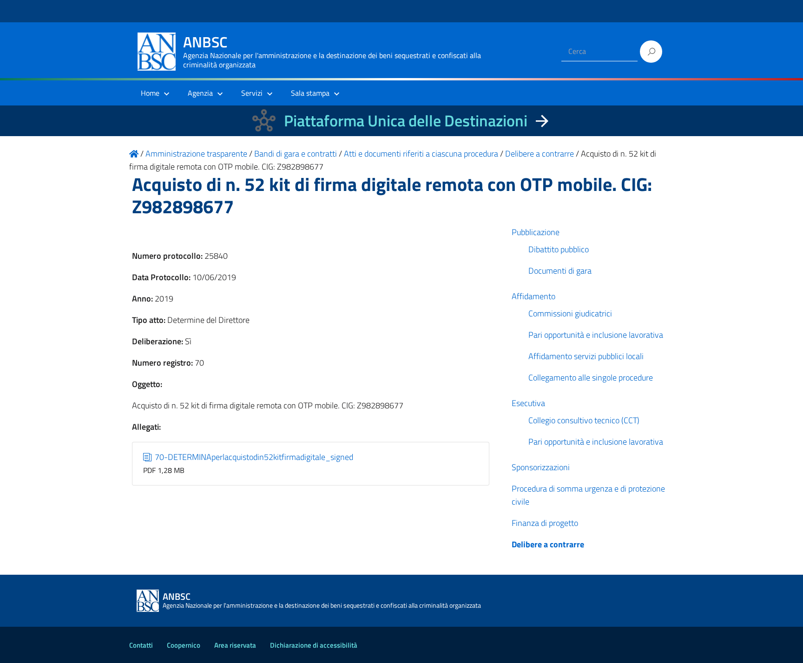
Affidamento (533, 296)
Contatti (141, 645)
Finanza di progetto (545, 523)
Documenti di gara (560, 270)
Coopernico (183, 645)
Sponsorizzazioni (541, 467)
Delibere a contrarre (548, 544)
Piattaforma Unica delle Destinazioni (405, 120)
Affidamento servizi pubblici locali (586, 356)
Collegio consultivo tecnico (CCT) (583, 420)
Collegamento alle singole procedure (590, 377)
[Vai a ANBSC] (133, 153)
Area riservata (235, 645)
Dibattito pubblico (558, 249)
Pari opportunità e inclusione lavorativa (595, 334)
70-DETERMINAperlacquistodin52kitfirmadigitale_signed (253, 457)
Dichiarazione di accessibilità (313, 645)
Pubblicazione (535, 232)
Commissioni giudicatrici (570, 313)
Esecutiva (528, 403)
